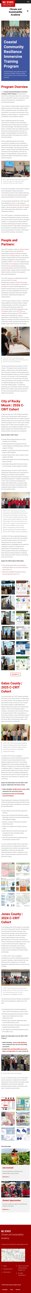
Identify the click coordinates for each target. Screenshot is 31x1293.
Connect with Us (7, 1269)
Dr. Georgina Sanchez (14, 255)
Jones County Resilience (20, 1042)
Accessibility (4, 1289)
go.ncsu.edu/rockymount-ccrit (10, 574)
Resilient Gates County (19, 789)
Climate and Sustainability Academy (15, 12)
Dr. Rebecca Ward (23, 249)
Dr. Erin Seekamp (13, 264)
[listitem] (8, 587)
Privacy (11, 1289)
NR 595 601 (16, 205)
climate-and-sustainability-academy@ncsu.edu (14, 1244)
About (5, 1266)
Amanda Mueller (8, 268)
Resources (18, 1289)
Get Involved (6, 1272)
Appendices (12, 1051)
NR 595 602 (26, 205)
